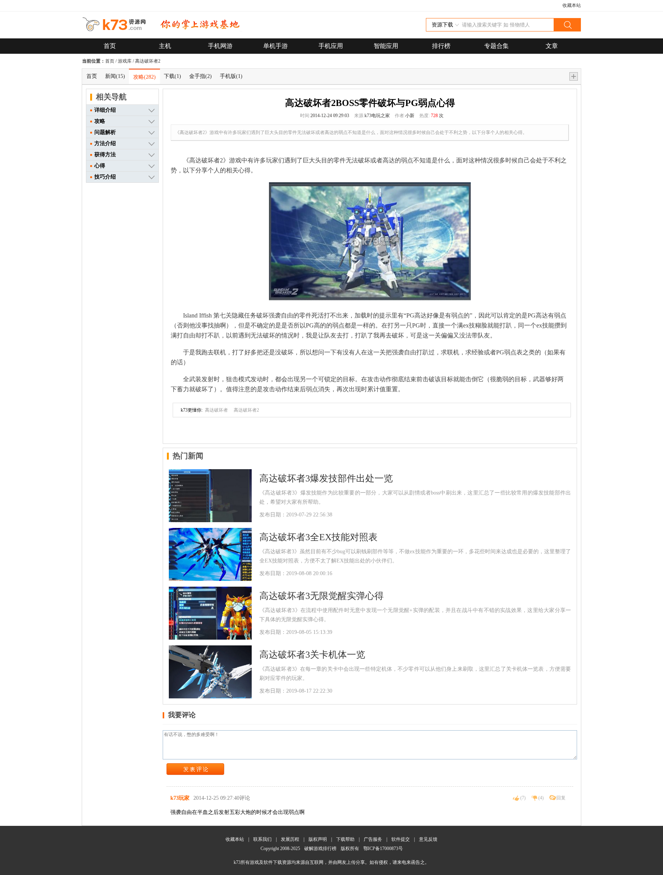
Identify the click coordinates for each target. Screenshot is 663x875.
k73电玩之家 (377, 115)
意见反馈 (428, 839)
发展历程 (290, 839)
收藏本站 (571, 5)
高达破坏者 (216, 410)
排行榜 (441, 46)
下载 (172, 76)
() (523, 798)
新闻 (115, 76)
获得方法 (105, 154)
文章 (552, 46)
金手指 (200, 76)
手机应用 (330, 46)
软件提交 (400, 839)
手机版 (231, 76)
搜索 (567, 24)
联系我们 (262, 839)
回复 (561, 798)
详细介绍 (105, 110)
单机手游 (275, 46)
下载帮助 (345, 839)
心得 (99, 166)
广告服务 (373, 839)
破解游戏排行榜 (321, 848)
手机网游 (220, 46)
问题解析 (105, 132)
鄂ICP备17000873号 (383, 848)
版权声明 (317, 839)
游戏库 (125, 61)
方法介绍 (105, 143)
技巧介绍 (105, 177)
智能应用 (386, 46)
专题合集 (496, 46)
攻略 (144, 77)
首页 (110, 46)
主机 (165, 46)
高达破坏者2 (147, 61)
